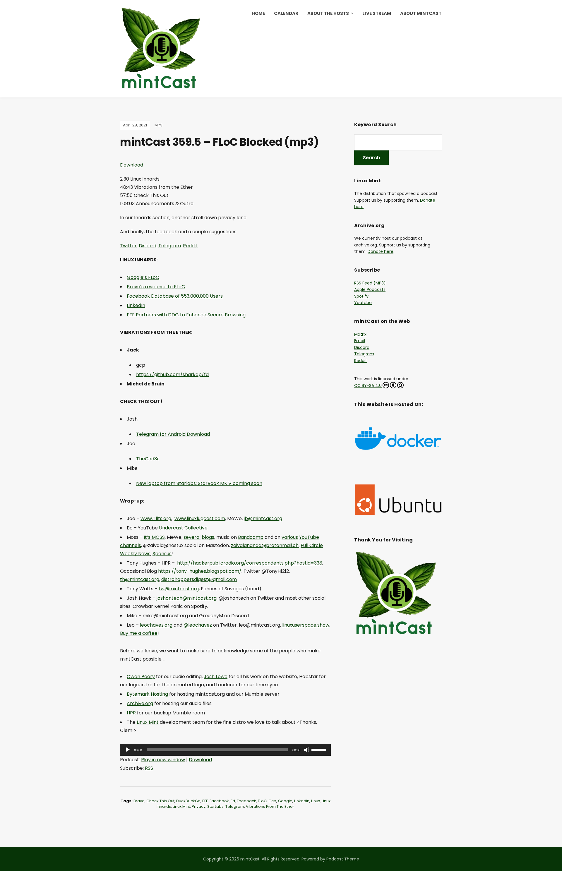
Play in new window (163, 759)
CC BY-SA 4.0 (368, 385)
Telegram (169, 245)
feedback (246, 801)
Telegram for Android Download (173, 434)
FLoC (262, 801)
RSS (149, 768)
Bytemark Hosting (147, 694)
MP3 (158, 125)
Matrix (360, 334)
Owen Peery (141, 676)
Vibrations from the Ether (270, 806)
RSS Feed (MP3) (370, 283)
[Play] (128, 750)
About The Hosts (328, 13)
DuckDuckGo (188, 801)
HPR (131, 712)
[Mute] (307, 750)
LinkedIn (301, 801)
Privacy (198, 806)
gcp (272, 801)
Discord (147, 245)
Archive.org (140, 703)
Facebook (219, 801)
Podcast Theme (342, 859)
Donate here (380, 251)
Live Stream (376, 13)
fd (233, 801)
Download (131, 165)
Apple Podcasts (369, 289)
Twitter (128, 245)
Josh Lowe (215, 676)
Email (359, 341)
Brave (139, 801)
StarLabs (215, 806)
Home (258, 13)
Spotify (361, 296)
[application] (225, 750)
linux (315, 801)
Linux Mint (148, 722)
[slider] (319, 749)
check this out (160, 801)
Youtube (363, 303)
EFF (205, 801)
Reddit (190, 245)
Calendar (286, 13)
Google (285, 801)
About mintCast (420, 13)
